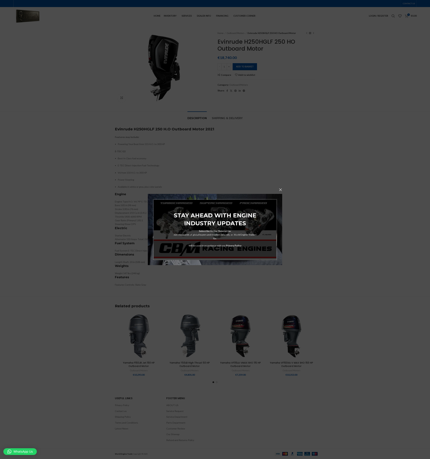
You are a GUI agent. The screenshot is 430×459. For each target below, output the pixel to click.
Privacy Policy (233, 245)
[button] (20, 451)
